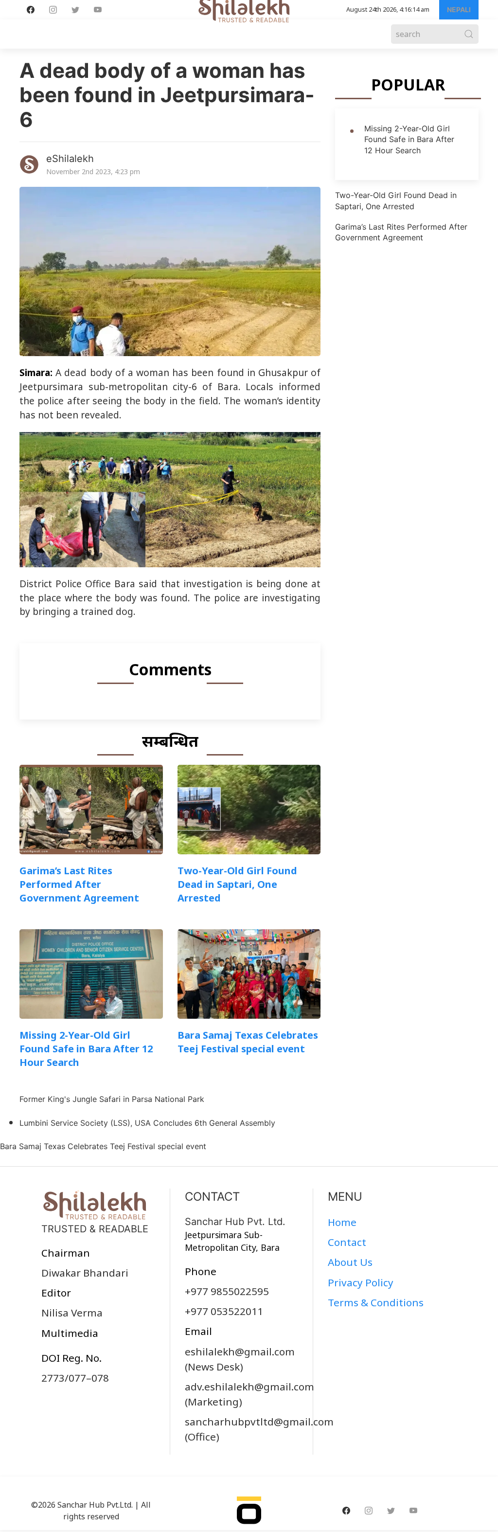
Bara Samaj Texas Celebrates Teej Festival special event (248, 1041)
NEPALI (459, 9)
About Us (350, 1262)
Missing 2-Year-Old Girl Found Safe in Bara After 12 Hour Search (86, 1048)
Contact (347, 1242)
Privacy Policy (360, 1282)
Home (342, 1222)
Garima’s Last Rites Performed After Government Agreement (79, 884)
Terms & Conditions (376, 1302)
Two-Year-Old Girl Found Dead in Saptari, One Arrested (237, 884)
